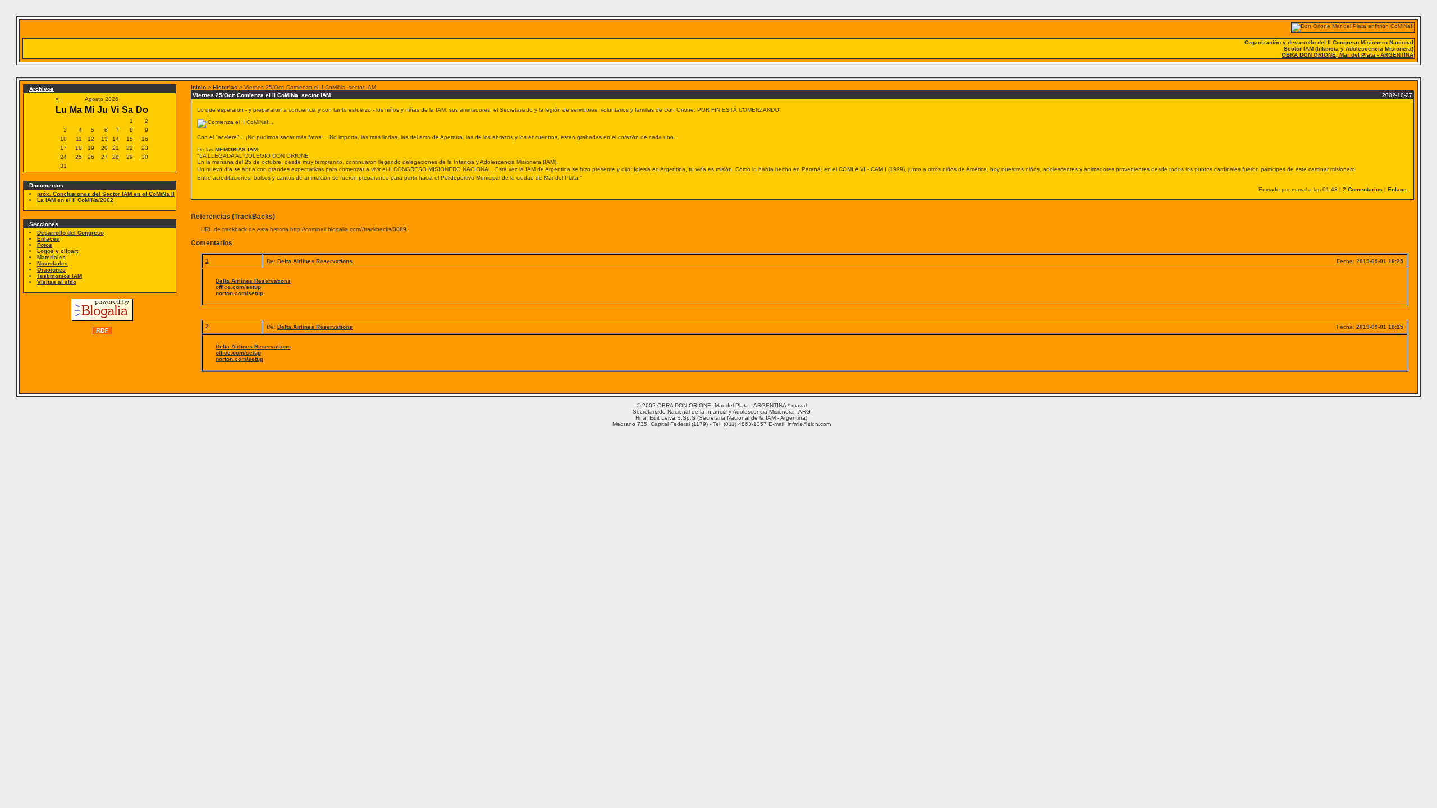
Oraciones (51, 270)
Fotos (44, 245)
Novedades (52, 263)
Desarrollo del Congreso (70, 232)
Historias (225, 87)
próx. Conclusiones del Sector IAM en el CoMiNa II (106, 194)
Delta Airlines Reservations (315, 261)
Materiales (51, 257)
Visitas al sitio (56, 282)
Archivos (41, 89)
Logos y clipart (57, 251)
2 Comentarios (1363, 189)
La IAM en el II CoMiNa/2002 (75, 200)
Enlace (1397, 189)
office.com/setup (238, 287)
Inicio (198, 87)
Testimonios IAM (59, 276)
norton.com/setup (239, 293)
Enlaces (48, 239)
